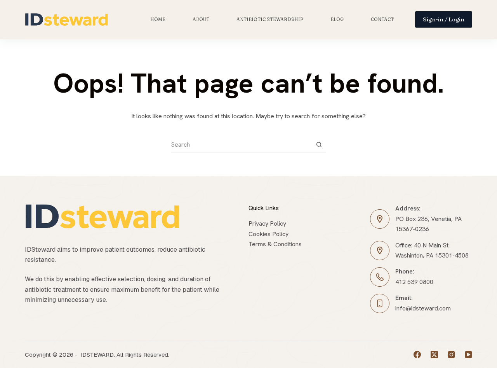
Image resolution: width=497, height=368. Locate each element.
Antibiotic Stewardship (269, 19)
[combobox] (241, 144)
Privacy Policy (267, 223)
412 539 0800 (414, 282)
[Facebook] (417, 354)
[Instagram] (451, 354)
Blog (337, 19)
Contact (382, 19)
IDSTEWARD (97, 354)
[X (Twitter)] (434, 354)
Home (157, 19)
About (201, 19)
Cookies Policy (268, 234)
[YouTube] (468, 354)
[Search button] (318, 144)
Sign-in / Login (443, 19)
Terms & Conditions (275, 244)
